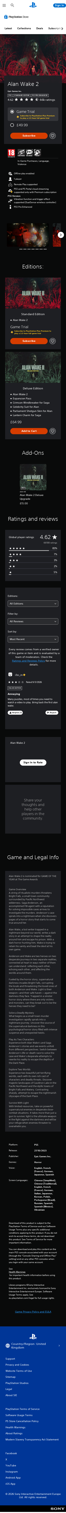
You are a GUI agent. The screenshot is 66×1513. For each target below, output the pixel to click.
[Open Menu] (4, 5)
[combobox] (33, 603)
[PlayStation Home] (33, 5)
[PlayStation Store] (17, 17)
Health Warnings (17, 1271)
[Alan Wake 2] (28, 235)
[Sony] (57, 1511)
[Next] (61, 235)
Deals (39, 28)
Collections (24, 28)
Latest (8, 28)
